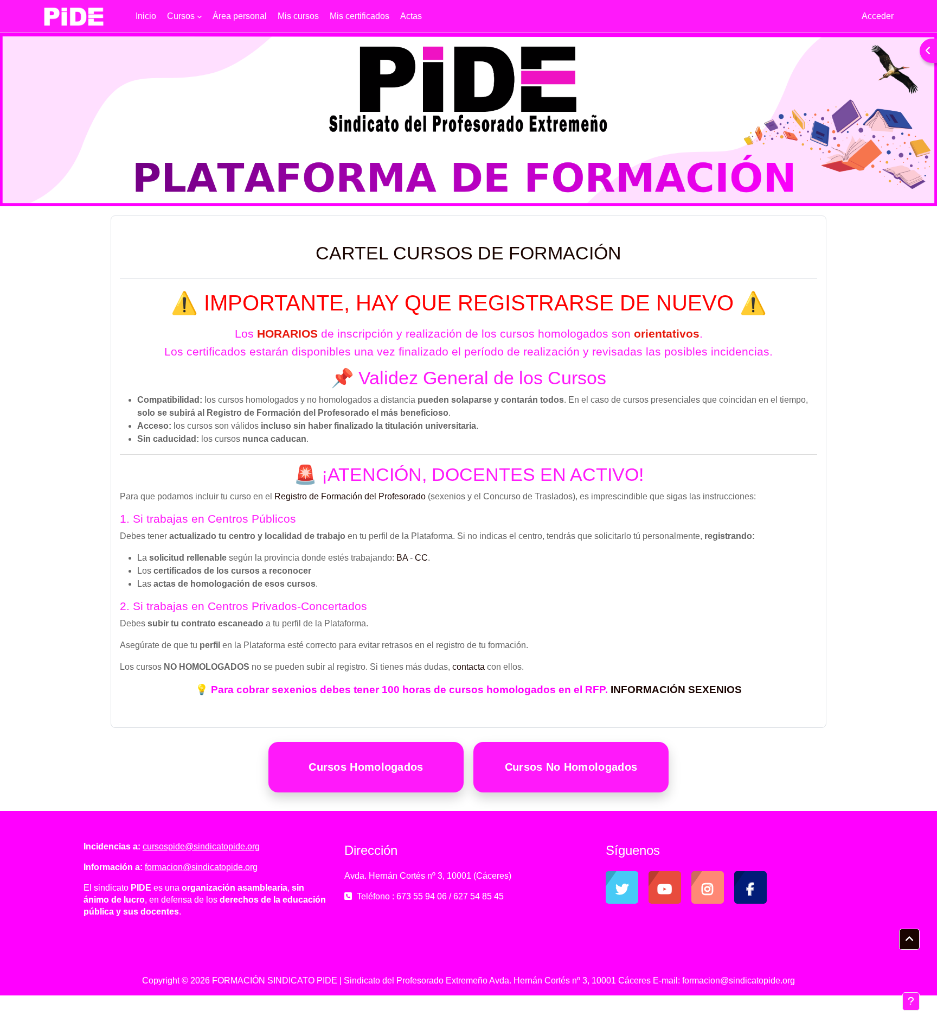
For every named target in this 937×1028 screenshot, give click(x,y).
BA (402, 557)
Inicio (146, 16)
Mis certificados (359, 16)
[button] (909, 939)
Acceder (878, 16)
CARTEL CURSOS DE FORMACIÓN (468, 253)
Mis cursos (298, 16)
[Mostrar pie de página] (911, 1001)
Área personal (240, 16)
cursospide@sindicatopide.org (201, 846)
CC (421, 557)
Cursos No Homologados (571, 767)
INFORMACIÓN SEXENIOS (676, 689)
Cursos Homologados (366, 767)
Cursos (181, 16)
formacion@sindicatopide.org (201, 867)
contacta (468, 666)
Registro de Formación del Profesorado (350, 496)
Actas (411, 16)
